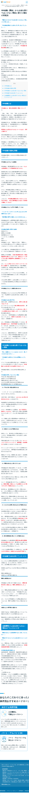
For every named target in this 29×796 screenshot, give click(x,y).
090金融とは (8, 85)
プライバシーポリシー (12, 790)
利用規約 (21, 790)
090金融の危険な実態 (10, 88)
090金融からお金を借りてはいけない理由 (15, 90)
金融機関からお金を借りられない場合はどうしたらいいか (15, 96)
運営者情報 (2, 790)
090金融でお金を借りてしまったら (13, 93)
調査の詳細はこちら (6, 784)
